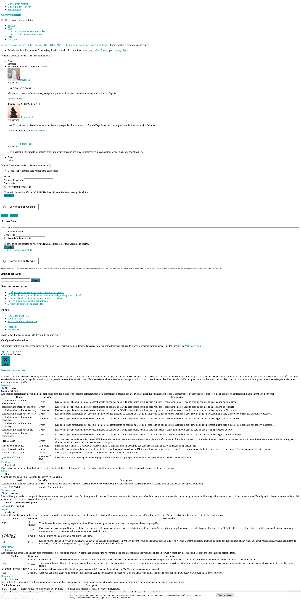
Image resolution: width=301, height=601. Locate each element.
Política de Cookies (193, 346)
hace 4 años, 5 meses (98, 50)
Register (14, 215)
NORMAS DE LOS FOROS (22, 321)
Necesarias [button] (6, 385)
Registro (8, 250)
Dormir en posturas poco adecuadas (25, 303)
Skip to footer (14, 9)
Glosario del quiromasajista (47, 335)
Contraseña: (10, 183)
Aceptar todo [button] (15, 351)
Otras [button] (4, 471)
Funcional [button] (6, 462)
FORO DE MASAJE (53, 45)
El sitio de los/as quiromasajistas (17, 45)
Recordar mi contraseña (19, 186)
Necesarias (10, 388)
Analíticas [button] (6, 509)
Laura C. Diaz (15, 268)
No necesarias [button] (8, 490)
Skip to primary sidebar (19, 6)
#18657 (41, 130)
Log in (4, 215)
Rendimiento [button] (7, 576)
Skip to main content (18, 4)
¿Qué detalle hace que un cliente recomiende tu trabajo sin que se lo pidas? (44, 295)
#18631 (40, 104)
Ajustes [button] (5, 351)
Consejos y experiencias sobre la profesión (87, 45)
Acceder (9, 195)
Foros (38, 45)
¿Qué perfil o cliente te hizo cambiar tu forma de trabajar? (36, 292)
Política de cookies (23, 335)
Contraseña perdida (22, 250)
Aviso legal (6, 335)
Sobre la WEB (15, 318)
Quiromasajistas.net (11, 14)
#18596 (43, 66)
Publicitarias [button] (7, 546)
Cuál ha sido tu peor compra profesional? (28, 301)
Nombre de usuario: (14, 180)
